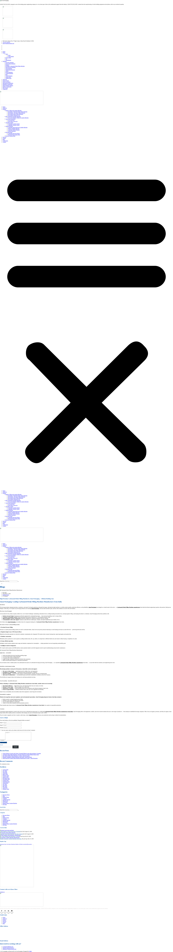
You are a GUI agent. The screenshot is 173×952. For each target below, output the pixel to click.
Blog (6, 74)
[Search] (18, 581)
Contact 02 (5, 89)
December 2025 (6, 778)
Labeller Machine (9, 126)
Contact (4, 142)
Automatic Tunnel (9, 122)
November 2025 (6, 779)
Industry (9, 844)
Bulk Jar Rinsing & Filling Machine (13, 116)
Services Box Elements (10, 63)
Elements (5, 61)
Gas (7, 844)
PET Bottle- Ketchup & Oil (14, 115)
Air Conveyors (11, 120)
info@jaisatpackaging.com (8, 43)
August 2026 (5, 769)
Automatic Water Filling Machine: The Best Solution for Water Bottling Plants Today (21, 754)
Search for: (2, 581)
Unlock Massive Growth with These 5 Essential (10, 831)
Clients (6, 71)
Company (5, 798)
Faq (6, 58)
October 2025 (6, 780)
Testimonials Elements (10, 69)
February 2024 (6, 789)
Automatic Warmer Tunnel (13, 125)
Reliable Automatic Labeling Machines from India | (11, 838)
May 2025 (5, 786)
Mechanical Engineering (8, 83)
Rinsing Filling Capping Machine (10, 803)
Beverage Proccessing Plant (14, 134)
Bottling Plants (6, 594)
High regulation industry (8, 85)
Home (4, 51)
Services (4, 137)
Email (1, 725)
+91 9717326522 (6, 42)
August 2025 (5, 783)
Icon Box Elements (9, 62)
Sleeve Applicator (12, 131)
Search (1, 744)
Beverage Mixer (6, 794)
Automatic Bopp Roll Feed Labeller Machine (17, 127)
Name (1, 722)
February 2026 (6, 775)
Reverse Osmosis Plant (10, 136)
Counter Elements (9, 73)
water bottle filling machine (27, 844)
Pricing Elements (9, 72)
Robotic (21, 844)
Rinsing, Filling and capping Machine (13, 110)
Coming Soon (8, 78)
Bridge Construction (7, 86)
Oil (19, 844)
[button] (86, 316)
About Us (5, 108)
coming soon (8, 77)
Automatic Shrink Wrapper (14, 129)
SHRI (30, 951)
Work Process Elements (10, 67)
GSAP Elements (8, 75)
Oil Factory (5, 802)
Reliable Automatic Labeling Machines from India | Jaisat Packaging (17, 757)
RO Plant (5, 804)
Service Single (6, 80)
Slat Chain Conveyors (13, 121)
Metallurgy (17, 844)
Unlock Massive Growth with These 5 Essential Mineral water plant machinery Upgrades (22, 753)
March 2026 (5, 774)
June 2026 (5, 772)
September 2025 (6, 781)
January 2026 (5, 777)
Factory (5, 844)
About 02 (5, 79)
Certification (5, 140)
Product (4, 109)
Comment (2, 740)
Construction (2, 844)
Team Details (11, 56)
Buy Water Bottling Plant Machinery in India (9, 836)
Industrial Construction (7, 84)
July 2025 (5, 784)
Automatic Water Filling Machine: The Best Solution (11, 834)
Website (1, 727)
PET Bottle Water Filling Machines (15, 114)
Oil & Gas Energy (6, 82)
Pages (4, 52)
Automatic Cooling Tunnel (14, 123)
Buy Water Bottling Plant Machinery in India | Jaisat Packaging (16, 755)
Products (7, 65)
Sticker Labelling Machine (13, 128)
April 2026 (5, 773)
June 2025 (5, 785)
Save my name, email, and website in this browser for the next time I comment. (18, 730)
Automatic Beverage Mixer (14, 133)
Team (6, 54)
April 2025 (5, 787)
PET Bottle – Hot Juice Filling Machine (16, 113)
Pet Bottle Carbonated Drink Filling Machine (15, 66)
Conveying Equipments (10, 119)
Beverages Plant (8, 132)
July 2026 (5, 770)
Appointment (8, 60)
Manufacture (5, 800)
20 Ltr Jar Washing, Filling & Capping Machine (18, 117)
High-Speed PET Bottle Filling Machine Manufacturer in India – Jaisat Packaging (20, 758)
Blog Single (5, 88)
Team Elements (8, 68)
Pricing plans (8, 57)
